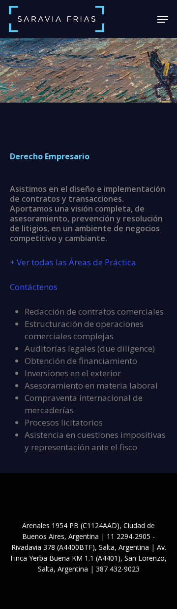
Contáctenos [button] (34, 286)
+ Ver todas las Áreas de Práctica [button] (73, 262)
